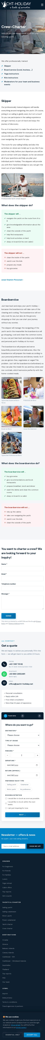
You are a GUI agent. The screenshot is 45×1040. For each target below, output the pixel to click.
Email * (4, 574)
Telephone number (8, 584)
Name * (4, 564)
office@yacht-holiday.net (21, 684)
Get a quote (7, 896)
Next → (22, 815)
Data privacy (7, 998)
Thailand (5, 969)
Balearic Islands (8, 948)
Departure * (10, 761)
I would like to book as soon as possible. (24, 798)
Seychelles (6, 965)
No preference (25, 789)
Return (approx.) (12, 771)
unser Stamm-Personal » (12, 280)
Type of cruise (11, 741)
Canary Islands (8, 953)
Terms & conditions (9, 1002)
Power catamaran (9, 920)
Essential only (13, 1035)
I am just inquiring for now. (18, 808)
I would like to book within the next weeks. (21, 803)
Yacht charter (7, 924)
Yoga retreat (7, 883)
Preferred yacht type (14, 781)
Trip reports (6, 892)
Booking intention (13, 795)
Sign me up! (35, 846)
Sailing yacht (11, 785)
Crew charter (7, 928)
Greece (5, 944)
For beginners (7, 867)
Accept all (32, 1035)
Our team (6, 982)
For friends (6, 871)
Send (8, 616)
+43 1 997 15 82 (16, 664)
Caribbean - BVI (8, 957)
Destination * (11, 731)
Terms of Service (14, 623)
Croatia (5, 940)
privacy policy (21, 1028)
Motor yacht (11, 789)
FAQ (3, 978)
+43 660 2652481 (17, 674)
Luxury (4, 879)
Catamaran (24, 785)
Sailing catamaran (9, 912)
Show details (15, 1025)
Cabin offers (7, 888)
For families (6, 875)
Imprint (5, 994)
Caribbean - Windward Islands (14, 961)
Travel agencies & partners (12, 1006)
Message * (5, 594)
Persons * (9, 751)
